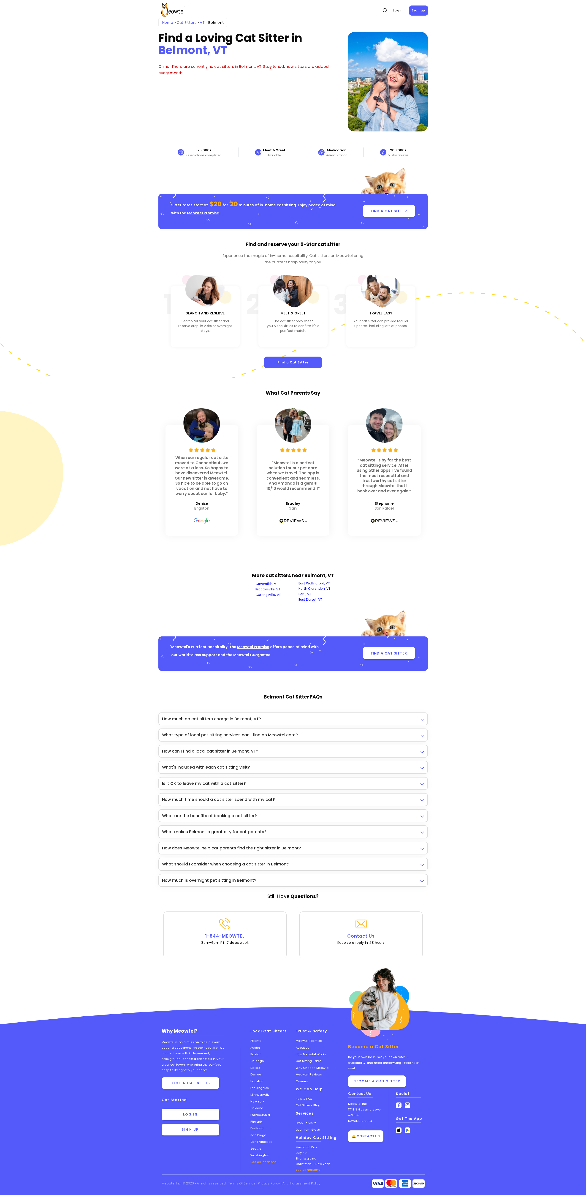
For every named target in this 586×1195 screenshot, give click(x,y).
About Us (302, 1048)
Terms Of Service (242, 1183)
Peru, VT (304, 594)
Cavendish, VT (266, 583)
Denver (255, 1074)
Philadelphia (260, 1115)
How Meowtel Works (311, 1054)
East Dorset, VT (310, 599)
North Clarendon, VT (314, 588)
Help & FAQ (304, 1099)
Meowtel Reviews (309, 1074)
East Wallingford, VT (314, 583)
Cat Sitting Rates (309, 1061)
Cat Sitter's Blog (308, 1105)
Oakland (256, 1108)
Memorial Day (306, 1147)
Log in (398, 10)
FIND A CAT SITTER (389, 211)
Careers (302, 1081)
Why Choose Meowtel (312, 1068)
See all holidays (308, 1170)
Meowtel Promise (203, 213)
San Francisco (261, 1142)
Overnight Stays (308, 1130)
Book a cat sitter (190, 1083)
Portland (256, 1128)
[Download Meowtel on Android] (407, 1130)
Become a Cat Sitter (377, 1081)
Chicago (257, 1061)
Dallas (255, 1068)
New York (257, 1101)
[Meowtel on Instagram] (407, 1105)
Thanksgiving (306, 1158)
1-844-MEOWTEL (225, 939)
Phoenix (256, 1122)
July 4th (302, 1153)
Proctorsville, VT (267, 589)
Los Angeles (259, 1088)
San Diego (258, 1135)
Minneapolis (260, 1095)
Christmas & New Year (313, 1164)
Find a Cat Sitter (292, 362)
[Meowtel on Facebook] (399, 1105)
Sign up (418, 10)
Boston (255, 1054)
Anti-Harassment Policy (301, 1183)
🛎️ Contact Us (366, 1136)
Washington (259, 1155)
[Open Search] (385, 10)
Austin (255, 1048)
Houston (256, 1081)
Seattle (255, 1149)
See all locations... (264, 1162)
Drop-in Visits (306, 1123)
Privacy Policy (269, 1183)
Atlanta (256, 1041)
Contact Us (361, 939)
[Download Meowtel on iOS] (399, 1130)
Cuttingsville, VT (268, 594)
